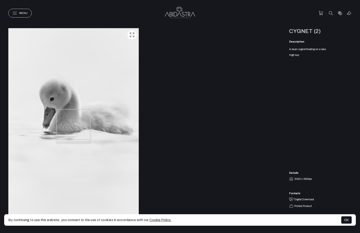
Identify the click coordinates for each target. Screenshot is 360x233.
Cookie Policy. (160, 220)
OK (346, 220)
